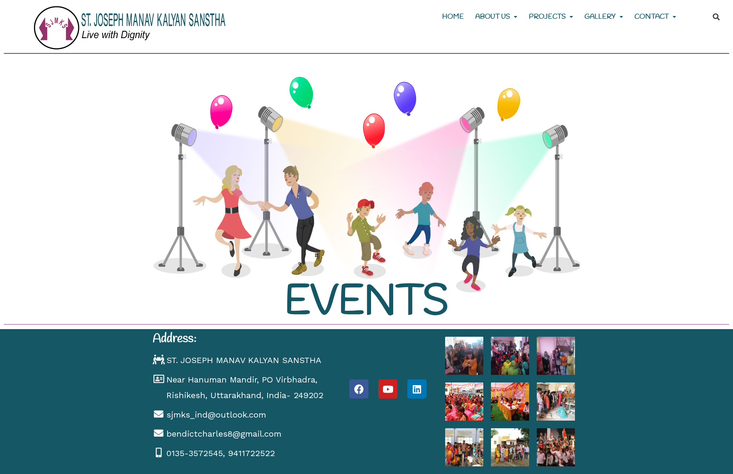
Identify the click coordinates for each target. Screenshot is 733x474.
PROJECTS (547, 16)
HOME (453, 16)
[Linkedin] (416, 388)
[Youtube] (387, 388)
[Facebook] (358, 388)
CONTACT (652, 16)
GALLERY (600, 16)
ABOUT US (492, 16)
